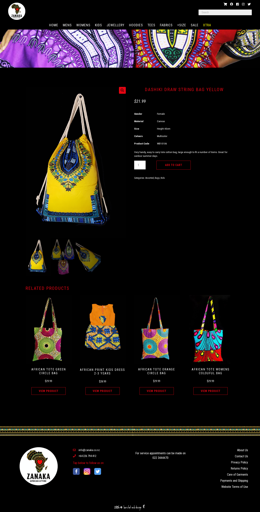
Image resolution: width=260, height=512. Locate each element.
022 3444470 (160, 458)
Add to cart (173, 165)
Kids (163, 178)
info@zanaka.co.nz (89, 450)
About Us (242, 450)
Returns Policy (239, 468)
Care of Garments (237, 474)
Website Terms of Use (234, 487)
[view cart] (225, 4)
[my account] (231, 4)
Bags (157, 178)
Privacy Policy (239, 462)
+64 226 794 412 (87, 456)
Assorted (149, 178)
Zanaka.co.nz (16, 11)
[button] (122, 90)
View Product (48, 391)
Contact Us (241, 456)
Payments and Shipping (234, 480)
